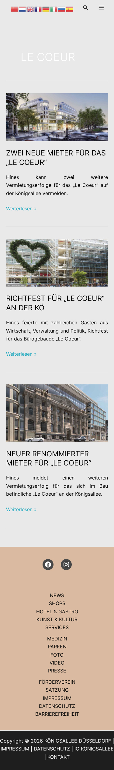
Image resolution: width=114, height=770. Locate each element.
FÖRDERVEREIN (57, 682)
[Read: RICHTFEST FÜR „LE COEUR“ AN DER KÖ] (57, 262)
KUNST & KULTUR (57, 619)
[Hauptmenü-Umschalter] (101, 7)
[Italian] (54, 8)
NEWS (57, 595)
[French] (38, 8)
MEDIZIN (57, 639)
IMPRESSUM (57, 698)
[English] (30, 8)
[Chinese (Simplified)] (15, 8)
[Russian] (62, 8)
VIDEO (57, 663)
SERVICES (57, 627)
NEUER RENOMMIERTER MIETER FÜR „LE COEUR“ (48, 458)
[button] (85, 8)
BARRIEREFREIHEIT (57, 714)
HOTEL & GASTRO (57, 611)
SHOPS (57, 603)
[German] (46, 8)
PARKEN (57, 646)
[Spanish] (70, 8)
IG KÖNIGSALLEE (94, 749)
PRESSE (57, 671)
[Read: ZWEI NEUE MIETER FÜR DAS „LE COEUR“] (57, 117)
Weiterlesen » (21, 208)
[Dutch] (22, 8)
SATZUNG (57, 690)
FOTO (57, 655)
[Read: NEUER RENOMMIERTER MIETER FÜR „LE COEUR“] (57, 412)
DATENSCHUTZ (57, 706)
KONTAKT (58, 757)
